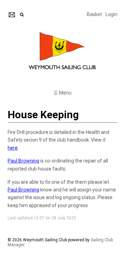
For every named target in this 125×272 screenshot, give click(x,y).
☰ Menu (62, 93)
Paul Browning (23, 161)
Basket (94, 14)
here (13, 148)
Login (111, 14)
